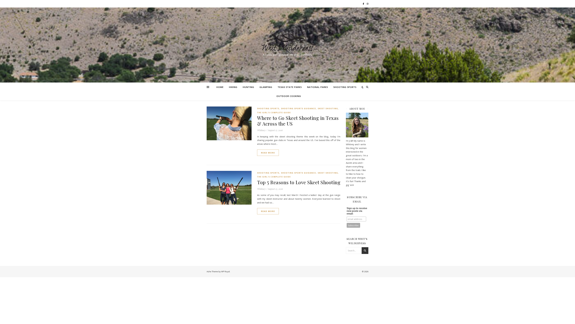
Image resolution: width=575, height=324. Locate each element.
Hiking (233, 87)
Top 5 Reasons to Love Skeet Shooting (298, 182)
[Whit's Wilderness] (287, 42)
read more (268, 152)
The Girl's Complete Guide (274, 112)
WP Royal (225, 271)
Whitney (261, 130)
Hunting (248, 87)
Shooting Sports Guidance (298, 108)
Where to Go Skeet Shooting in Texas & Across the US (298, 121)
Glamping (265, 87)
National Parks (317, 87)
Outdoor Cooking (288, 96)
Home (220, 87)
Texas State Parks (290, 87)
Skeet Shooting (328, 108)
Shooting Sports (344, 87)
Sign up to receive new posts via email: (357, 211)
